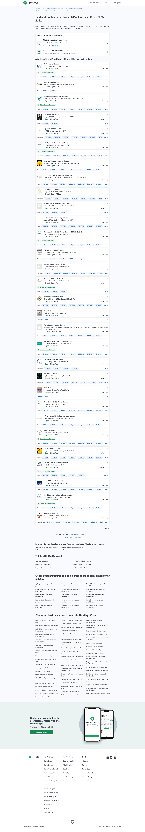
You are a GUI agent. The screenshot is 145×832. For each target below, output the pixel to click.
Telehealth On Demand (42, 561)
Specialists (66, 773)
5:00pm (89, 425)
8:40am (45, 170)
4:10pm (92, 198)
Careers (84, 765)
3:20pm (48, 198)
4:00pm (98, 77)
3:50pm (74, 198)
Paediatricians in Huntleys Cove (70, 695)
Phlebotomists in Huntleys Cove (96, 631)
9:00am (54, 170)
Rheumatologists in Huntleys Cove (96, 667)
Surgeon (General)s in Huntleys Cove (97, 684)
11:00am (81, 226)
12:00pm (57, 156)
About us (85, 761)
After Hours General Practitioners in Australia (47, 8)
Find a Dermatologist (51, 793)
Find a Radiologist (50, 797)
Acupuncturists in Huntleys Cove (45, 664)
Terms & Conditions (89, 773)
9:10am (63, 170)
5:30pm (63, 291)
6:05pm (74, 382)
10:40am (90, 336)
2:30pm (72, 109)
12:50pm (54, 508)
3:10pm (89, 245)
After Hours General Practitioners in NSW (71, 8)
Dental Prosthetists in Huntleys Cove (46, 693)
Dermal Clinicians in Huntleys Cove (71, 620)
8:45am (45, 354)
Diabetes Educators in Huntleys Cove (72, 627)
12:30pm (45, 109)
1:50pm (65, 368)
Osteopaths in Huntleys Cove (70, 691)
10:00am (57, 273)
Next (105, 528)
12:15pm (66, 156)
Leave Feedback (49, 812)
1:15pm (45, 425)
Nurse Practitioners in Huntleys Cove (72, 665)
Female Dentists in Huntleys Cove (45, 656)
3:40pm (65, 198)
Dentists (66, 769)
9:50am (54, 336)
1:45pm (83, 156)
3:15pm (81, 77)
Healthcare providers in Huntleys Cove (98, 693)
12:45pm (54, 109)
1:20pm (63, 457)
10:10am (90, 170)
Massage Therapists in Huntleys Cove (72, 656)
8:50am (45, 245)
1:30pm (63, 245)
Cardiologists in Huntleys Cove (44, 671)
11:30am (45, 184)
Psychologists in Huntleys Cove (95, 650)
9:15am (54, 354)
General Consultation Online (82, 561)
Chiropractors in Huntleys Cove (44, 674)
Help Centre (48, 808)
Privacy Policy (87, 777)
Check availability (42, 319)
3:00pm (72, 77)
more (106, 77)
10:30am (63, 226)
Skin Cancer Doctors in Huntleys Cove (97, 670)
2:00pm (45, 77)
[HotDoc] (30, 3)
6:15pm (83, 382)
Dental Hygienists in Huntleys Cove (46, 690)
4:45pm (54, 212)
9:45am (45, 226)
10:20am (98, 170)
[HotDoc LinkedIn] (111, 757)
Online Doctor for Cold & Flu (82, 564)
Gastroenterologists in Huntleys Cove (72, 648)
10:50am (98, 336)
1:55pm (74, 368)
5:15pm (63, 212)
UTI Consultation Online (80, 568)
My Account (48, 804)
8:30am (45, 305)
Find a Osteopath (50, 789)
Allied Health (67, 765)
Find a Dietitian (49, 785)
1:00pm (98, 184)
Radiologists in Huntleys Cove (95, 653)
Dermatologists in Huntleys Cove (71, 623)
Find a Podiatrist (49, 773)
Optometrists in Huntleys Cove (70, 683)
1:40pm (81, 457)
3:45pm (98, 109)
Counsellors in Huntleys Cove (44, 686)
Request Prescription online (43, 568)
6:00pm (65, 382)
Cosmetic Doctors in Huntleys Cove (46, 683)
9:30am (45, 91)
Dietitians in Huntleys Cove (69, 630)
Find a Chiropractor (50, 777)
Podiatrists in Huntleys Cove (94, 643)
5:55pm (57, 382)
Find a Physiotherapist (51, 769)
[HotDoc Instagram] (114, 757)
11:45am (57, 137)
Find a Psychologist (50, 781)
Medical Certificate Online (43, 564)
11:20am (45, 457)
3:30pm (89, 77)
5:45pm (48, 382)
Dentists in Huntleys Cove (43, 697)
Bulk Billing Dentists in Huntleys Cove (46, 625)
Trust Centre (86, 781)
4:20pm (101, 198)
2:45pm (63, 77)
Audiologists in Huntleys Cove (44, 668)
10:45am (72, 226)
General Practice (68, 761)
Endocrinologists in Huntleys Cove (71, 639)
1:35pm (48, 368)
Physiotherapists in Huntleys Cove (96, 634)
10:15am (54, 226)
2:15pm (54, 77)
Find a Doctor (48, 761)
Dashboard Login (68, 777)
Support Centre (68, 781)
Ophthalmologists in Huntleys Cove (71, 679)
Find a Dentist (48, 765)
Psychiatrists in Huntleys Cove (95, 646)
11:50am (98, 305)
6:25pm (92, 382)
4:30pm (45, 212)
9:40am (81, 170)
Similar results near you (72, 537)
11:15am (48, 137)
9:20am (72, 170)
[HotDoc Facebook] (107, 757)
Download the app (41, 732)
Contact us (86, 769)
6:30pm (101, 382)
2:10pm (98, 508)
